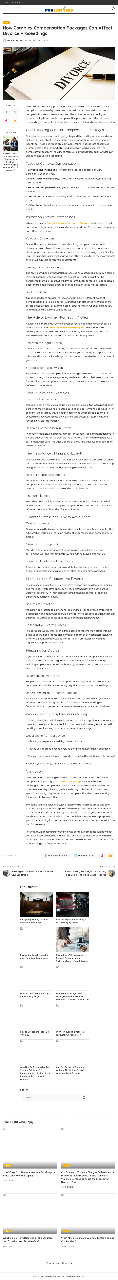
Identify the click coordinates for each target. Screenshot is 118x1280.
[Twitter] (15, 112)
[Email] (15, 120)
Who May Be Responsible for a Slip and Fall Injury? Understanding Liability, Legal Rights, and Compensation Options (35, 1073)
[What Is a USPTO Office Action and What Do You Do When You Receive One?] (30, 1214)
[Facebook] (6, 112)
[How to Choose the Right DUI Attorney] (36, 1016)
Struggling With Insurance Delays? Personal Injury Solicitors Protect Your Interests (72, 958)
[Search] (113, 9)
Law (6, 22)
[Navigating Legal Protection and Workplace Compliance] (36, 939)
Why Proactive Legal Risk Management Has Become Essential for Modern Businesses (72, 996)
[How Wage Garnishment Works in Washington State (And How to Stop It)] (30, 1148)
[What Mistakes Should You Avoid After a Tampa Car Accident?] (88, 1214)
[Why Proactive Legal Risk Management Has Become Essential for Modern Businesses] (72, 978)
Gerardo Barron (14, 40)
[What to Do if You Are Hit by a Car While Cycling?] (36, 978)
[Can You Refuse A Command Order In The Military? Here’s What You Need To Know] (72, 1051)
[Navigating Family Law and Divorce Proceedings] (36, 904)
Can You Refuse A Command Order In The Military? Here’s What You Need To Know (70, 1070)
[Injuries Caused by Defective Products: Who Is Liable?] (72, 1016)
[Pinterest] (6, 120)
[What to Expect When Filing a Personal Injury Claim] (72, 904)
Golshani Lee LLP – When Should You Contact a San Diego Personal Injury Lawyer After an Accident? (11, 161)
